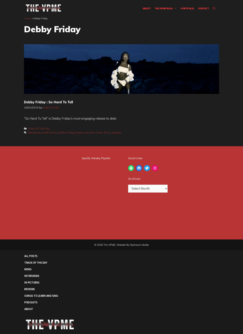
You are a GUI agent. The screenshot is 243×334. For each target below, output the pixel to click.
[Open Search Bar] (214, 8)
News (27, 269)
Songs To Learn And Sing (41, 296)
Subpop (116, 132)
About (147, 8)
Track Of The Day (38, 128)
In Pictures (32, 282)
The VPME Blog (164, 8)
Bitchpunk (34, 132)
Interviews (31, 276)
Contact (203, 8)
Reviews (29, 289)
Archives (134, 179)
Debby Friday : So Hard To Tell (48, 102)
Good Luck (81, 132)
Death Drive (49, 132)
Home (28, 18)
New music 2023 (99, 132)
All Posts (31, 256)
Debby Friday (66, 132)
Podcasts (30, 302)
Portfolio (187, 8)
